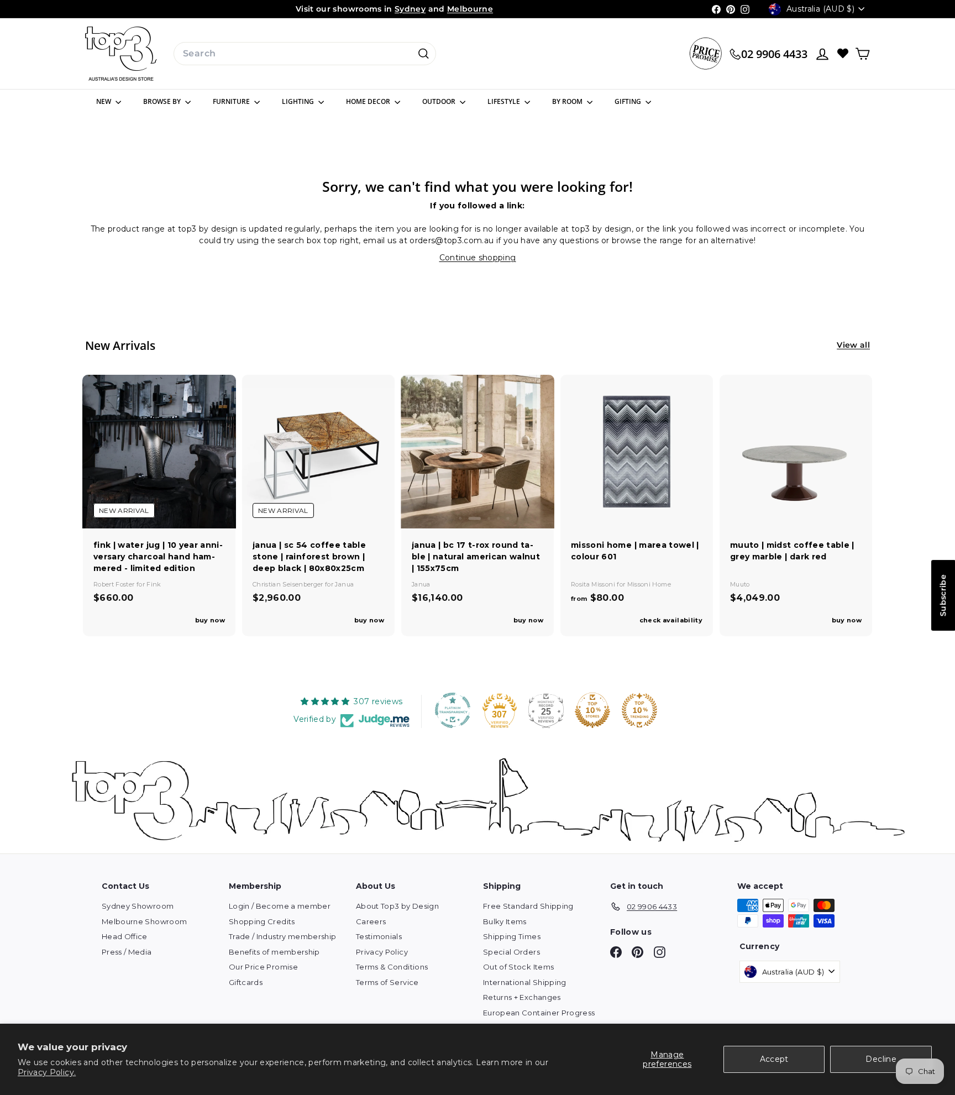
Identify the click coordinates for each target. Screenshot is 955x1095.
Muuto (740, 584)
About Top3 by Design (397, 906)
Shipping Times (512, 936)
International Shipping (524, 982)
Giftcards (246, 982)
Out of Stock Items (518, 966)
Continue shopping (477, 258)
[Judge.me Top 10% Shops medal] (592, 710)
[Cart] (862, 54)
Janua (344, 584)
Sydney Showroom (138, 906)
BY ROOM (568, 101)
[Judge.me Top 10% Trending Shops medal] (639, 710)
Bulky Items (505, 921)
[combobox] (305, 53)
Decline (880, 1059)
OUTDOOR (439, 101)
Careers (371, 921)
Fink (153, 584)
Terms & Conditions (392, 966)
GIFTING (629, 101)
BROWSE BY (162, 101)
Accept (774, 1059)
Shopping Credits (262, 921)
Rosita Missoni (594, 584)
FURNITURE (232, 101)
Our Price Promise (263, 966)
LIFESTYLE (504, 101)
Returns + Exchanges (522, 997)
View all (853, 345)
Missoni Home (649, 584)
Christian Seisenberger (289, 584)
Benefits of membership (274, 951)
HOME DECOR (369, 101)
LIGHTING (299, 101)
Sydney (410, 9)
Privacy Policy (382, 951)
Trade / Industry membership (282, 936)
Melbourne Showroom (144, 921)
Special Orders (511, 951)
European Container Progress (539, 1012)
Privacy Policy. (47, 1072)
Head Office (125, 936)
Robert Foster (115, 584)
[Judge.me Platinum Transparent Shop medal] (452, 710)
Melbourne (470, 9)
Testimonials (379, 936)
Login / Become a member (279, 906)
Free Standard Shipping (528, 906)
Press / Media (127, 951)
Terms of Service (387, 982)
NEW (104, 101)
